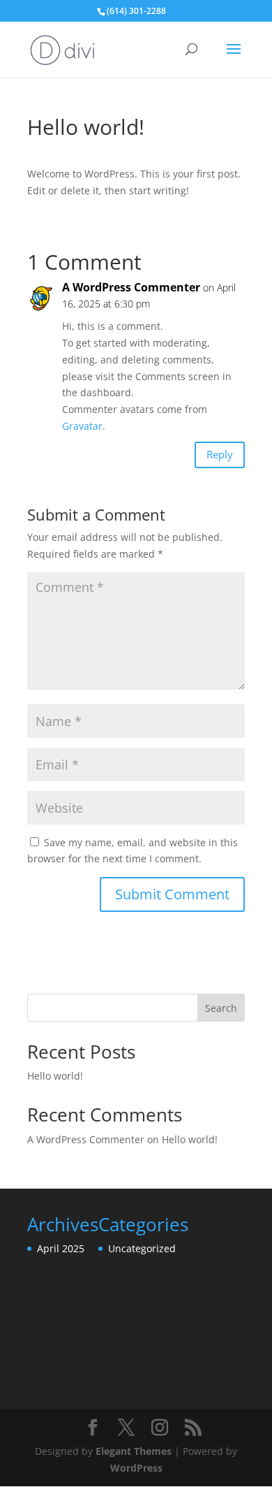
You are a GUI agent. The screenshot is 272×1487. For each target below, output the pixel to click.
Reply (219, 454)
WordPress (136, 1467)
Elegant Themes (134, 1451)
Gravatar (82, 426)
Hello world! (55, 1075)
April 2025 (60, 1248)
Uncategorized (142, 1248)
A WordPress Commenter (131, 287)
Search (221, 1008)
